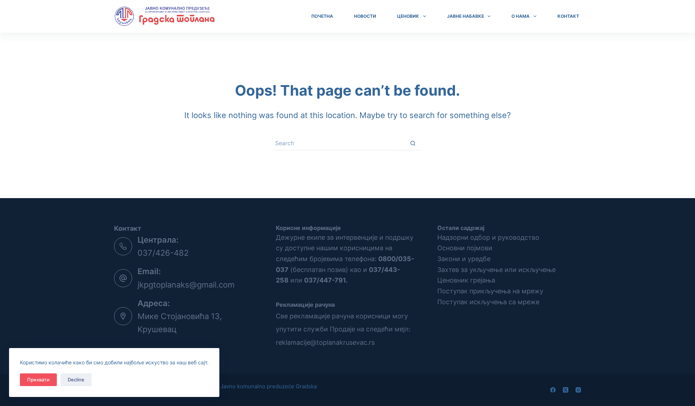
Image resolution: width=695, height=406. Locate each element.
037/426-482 (163, 253)
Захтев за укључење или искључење (496, 269)
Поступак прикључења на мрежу (490, 291)
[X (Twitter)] (565, 390)
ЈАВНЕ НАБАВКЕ (465, 16)
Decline (76, 379)
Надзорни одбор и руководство (488, 237)
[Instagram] (578, 390)
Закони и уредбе (463, 259)
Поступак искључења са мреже (488, 302)
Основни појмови (464, 248)
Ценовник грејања (466, 280)
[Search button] (412, 143)
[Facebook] (553, 390)
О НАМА (520, 16)
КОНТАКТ (568, 16)
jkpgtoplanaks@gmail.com (186, 284)
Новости (365, 16)
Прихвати (38, 379)
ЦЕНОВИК (408, 16)
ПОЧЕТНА (322, 16)
